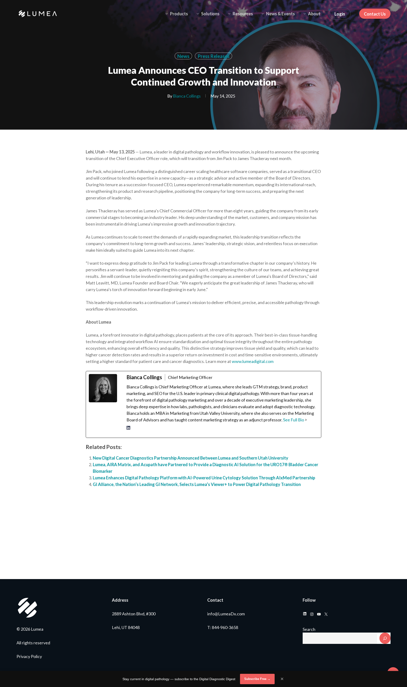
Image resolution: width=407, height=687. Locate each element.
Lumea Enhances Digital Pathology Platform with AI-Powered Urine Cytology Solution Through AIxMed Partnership (204, 477)
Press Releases (213, 56)
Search (309, 629)
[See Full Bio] (306, 419)
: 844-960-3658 (224, 627)
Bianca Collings (187, 96)
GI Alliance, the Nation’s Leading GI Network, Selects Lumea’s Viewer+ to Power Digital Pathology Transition (197, 484)
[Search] (385, 638)
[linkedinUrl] (128, 430)
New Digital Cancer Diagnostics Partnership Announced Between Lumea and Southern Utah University (191, 458)
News (183, 56)
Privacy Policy (29, 656)
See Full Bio (293, 419)
